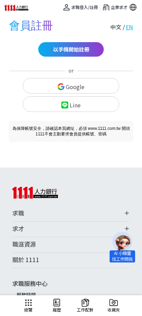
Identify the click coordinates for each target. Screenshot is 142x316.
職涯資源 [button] (24, 244)
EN (129, 27)
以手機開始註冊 (71, 49)
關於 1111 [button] (25, 260)
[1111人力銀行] (18, 8)
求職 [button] (18, 213)
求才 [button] (18, 228)
